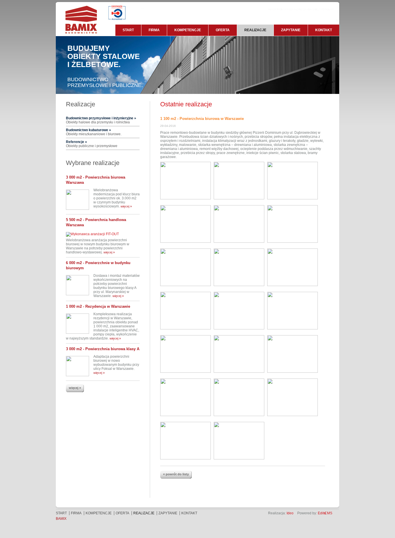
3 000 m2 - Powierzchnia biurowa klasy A (102, 349)
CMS (328, 513)
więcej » (126, 206)
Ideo (290, 513)
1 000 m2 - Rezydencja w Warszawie (98, 306)
